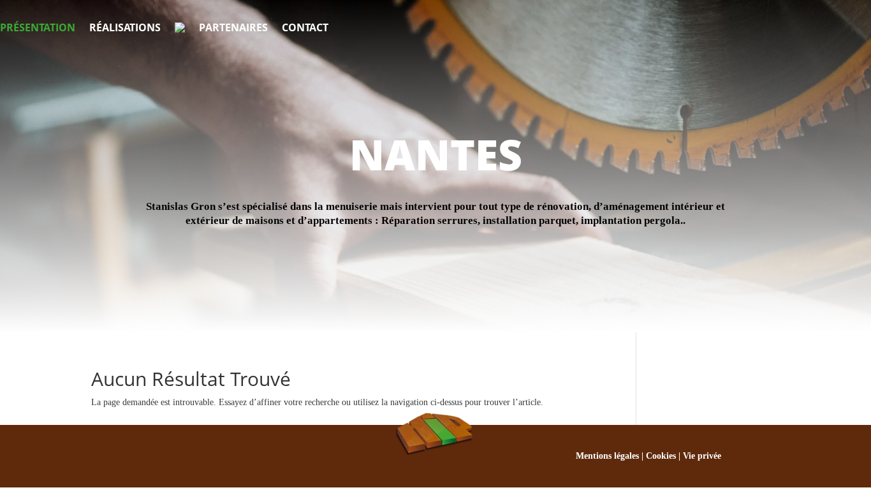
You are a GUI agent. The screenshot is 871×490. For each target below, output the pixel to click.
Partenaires (233, 27)
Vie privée (702, 456)
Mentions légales (607, 456)
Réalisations (125, 27)
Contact (305, 27)
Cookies (661, 456)
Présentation (37, 27)
